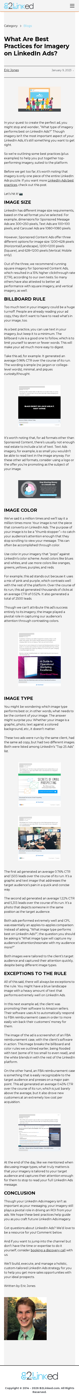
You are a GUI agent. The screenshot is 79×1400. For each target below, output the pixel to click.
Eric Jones (11, 70)
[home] (18, 6)
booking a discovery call (48, 1250)
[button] (71, 5)
